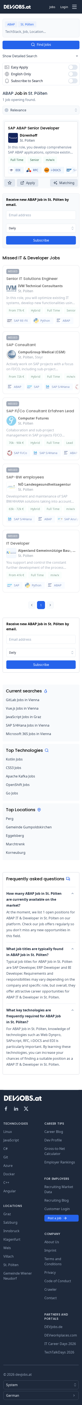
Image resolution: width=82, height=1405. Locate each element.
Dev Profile (53, 1140)
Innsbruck (11, 1231)
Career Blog (53, 1131)
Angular (9, 1191)
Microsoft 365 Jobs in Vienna (28, 733)
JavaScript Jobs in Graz (23, 716)
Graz (7, 1214)
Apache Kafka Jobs (20, 776)
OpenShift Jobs (18, 784)
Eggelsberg (15, 835)
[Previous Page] (31, 605)
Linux (7, 1131)
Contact (50, 1298)
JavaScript (11, 1140)
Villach (8, 1256)
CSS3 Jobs (13, 767)
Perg (9, 818)
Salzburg (10, 1222)
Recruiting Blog (56, 1200)
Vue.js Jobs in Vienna (22, 708)
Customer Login (57, 1208)
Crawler (50, 1289)
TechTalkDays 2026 (59, 1352)
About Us (51, 1242)
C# (5, 1148)
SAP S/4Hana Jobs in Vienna (27, 725)
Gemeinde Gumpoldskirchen (29, 827)
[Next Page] (50, 605)
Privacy (50, 1272)
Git (5, 1157)
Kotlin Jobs (14, 759)
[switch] (73, 67)
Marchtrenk (15, 844)
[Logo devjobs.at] (17, 7)
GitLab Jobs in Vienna (22, 700)
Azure (8, 1165)
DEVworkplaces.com (60, 1335)
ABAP (8, 93)
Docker (9, 1174)
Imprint (50, 1250)
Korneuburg (15, 852)
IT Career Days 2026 (60, 1343)
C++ (6, 1182)
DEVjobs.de (53, 1326)
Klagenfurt (11, 1239)
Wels (7, 1248)
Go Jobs (12, 793)
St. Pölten (37, 93)
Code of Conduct (57, 1281)
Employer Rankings (59, 1162)
